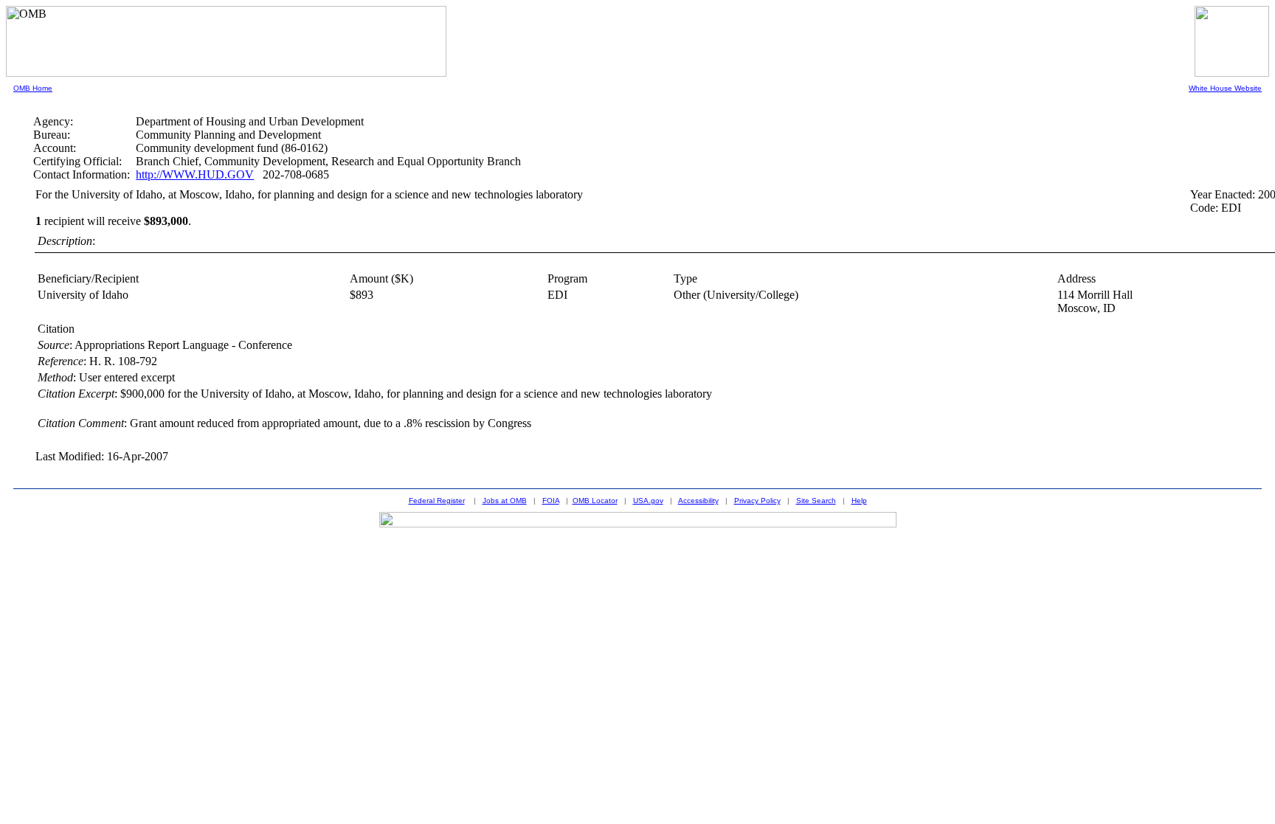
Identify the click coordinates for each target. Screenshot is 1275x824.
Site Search (816, 500)
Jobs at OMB (505, 500)
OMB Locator (595, 500)
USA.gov (648, 500)
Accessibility (698, 500)
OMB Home (32, 88)
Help (859, 500)
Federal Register (437, 500)
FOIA (550, 500)
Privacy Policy (757, 500)
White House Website (1225, 88)
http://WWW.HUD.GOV (195, 174)
